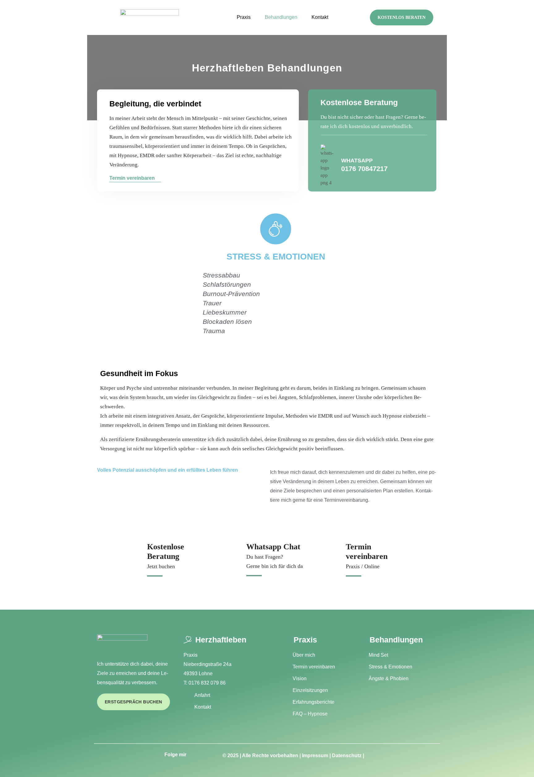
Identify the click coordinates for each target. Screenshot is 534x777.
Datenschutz (347, 755)
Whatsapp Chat (273, 546)
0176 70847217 (364, 169)
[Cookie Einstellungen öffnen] (13, 763)
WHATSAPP (357, 160)
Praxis (244, 17)
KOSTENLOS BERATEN (402, 17)
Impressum (315, 755)
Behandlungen (281, 17)
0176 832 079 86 (207, 682)
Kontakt (320, 17)
